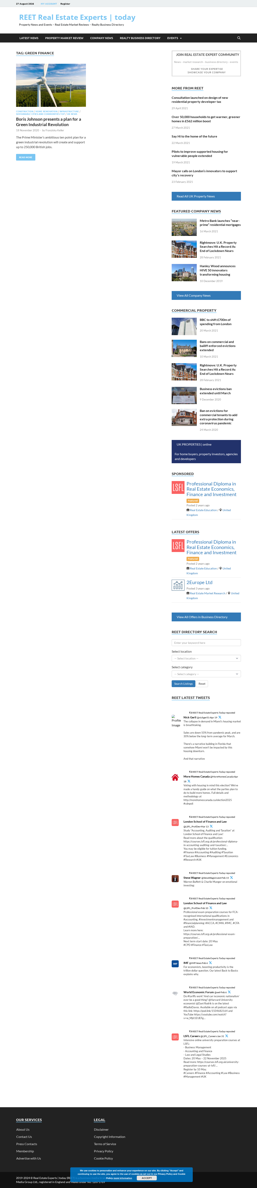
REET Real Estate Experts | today (77, 17)
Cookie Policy (103, 1158)
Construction (24, 111)
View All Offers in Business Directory (202, 617)
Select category (182, 667)
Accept (147, 1178)
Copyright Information (109, 1136)
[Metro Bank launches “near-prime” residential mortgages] (184, 221)
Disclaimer (101, 1129)
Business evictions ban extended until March (216, 391)
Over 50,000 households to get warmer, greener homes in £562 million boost (206, 119)
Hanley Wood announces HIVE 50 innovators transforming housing (218, 270)
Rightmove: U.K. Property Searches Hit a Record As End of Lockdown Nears (218, 247)
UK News (72, 113)
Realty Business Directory (140, 38)
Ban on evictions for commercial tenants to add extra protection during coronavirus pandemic (218, 417)
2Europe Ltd (199, 582)
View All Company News (194, 295)
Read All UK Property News (196, 196)
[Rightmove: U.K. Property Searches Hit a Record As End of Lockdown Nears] (184, 243)
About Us (23, 1129)
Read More (24, 156)
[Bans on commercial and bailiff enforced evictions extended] (184, 342)
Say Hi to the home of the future (194, 136)
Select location (182, 651)
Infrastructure (69, 111)
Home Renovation (46, 111)
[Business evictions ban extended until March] (184, 389)
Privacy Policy (103, 1151)
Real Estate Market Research (207, 593)
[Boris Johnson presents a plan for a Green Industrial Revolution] (51, 86)
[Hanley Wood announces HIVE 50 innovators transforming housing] (184, 266)
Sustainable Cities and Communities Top (40, 113)
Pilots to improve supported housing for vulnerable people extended (200, 154)
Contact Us (24, 1136)
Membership (25, 1151)
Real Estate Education (203, 510)
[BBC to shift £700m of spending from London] (184, 320)
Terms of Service (105, 1144)
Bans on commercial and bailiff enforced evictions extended (218, 346)
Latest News (28, 38)
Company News (101, 38)
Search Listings (183, 683)
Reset (202, 683)
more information (123, 1178)
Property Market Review (64, 38)
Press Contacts (26, 1144)
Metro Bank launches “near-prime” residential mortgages (220, 223)
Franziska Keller (55, 130)
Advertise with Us (28, 1158)
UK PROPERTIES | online (194, 444)
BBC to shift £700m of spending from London (216, 322)
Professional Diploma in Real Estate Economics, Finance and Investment (212, 489)
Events (172, 38)
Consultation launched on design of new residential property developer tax (200, 100)
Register (65, 3)
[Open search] (239, 38)
